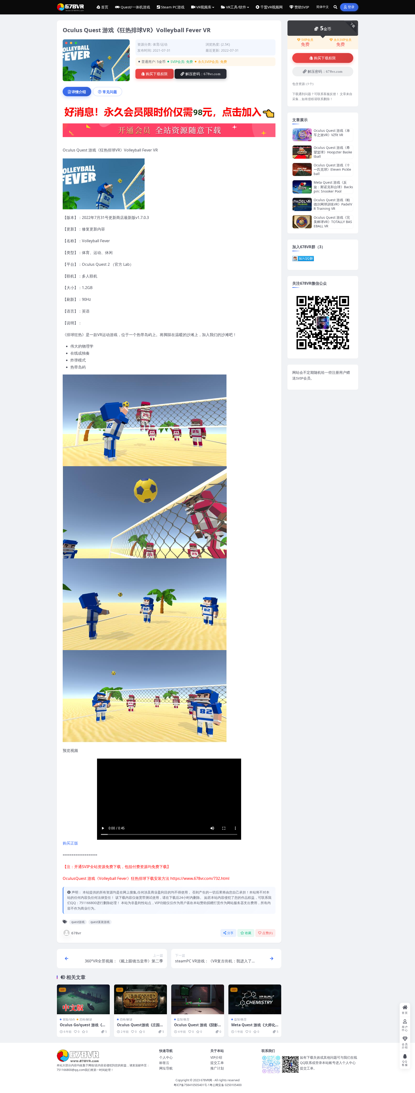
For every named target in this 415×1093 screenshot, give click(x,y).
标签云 (164, 1062)
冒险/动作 (69, 1019)
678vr (76, 932)
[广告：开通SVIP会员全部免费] (169, 113)
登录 (351, 7)
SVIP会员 (307, 40)
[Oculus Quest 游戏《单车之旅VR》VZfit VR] (302, 134)
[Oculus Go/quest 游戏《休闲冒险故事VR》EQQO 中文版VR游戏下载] (83, 999)
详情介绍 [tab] (79, 91)
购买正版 (70, 843)
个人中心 (166, 1057)
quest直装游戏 (100, 922)
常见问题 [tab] (110, 91)
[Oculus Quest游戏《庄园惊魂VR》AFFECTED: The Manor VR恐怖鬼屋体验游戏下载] (140, 999)
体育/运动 (160, 44)
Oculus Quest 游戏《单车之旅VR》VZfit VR (332, 132)
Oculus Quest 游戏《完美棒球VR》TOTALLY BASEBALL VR (333, 221)
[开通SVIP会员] (169, 131)
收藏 (248, 933)
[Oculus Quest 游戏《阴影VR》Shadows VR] (197, 999)
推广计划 (217, 1068)
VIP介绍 (216, 1057)
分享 (230, 933)
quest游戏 (78, 922)
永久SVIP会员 (342, 40)
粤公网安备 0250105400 (226, 1085)
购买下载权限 (157, 74)
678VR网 (206, 1080)
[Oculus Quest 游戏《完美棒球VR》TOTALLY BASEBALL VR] (302, 222)
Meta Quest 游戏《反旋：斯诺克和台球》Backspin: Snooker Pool (333, 186)
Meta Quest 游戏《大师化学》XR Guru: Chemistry (253, 1027)
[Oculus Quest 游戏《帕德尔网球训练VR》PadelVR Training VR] (302, 204)
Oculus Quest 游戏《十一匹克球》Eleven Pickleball (332, 169)
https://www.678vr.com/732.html (199, 878)
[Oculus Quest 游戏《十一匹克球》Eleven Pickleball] (302, 169)
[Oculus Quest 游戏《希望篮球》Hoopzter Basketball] (302, 152)
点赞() (267, 933)
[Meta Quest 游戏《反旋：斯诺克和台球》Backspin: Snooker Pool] (302, 186)
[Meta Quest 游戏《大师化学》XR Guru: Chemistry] (254, 999)
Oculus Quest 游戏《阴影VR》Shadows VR (197, 1027)
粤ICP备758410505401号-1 (192, 1085)
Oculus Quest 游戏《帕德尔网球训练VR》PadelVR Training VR (333, 204)
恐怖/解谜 (85, 1019)
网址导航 (166, 1068)
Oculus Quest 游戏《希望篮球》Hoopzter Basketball (333, 151)
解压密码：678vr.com (202, 74)
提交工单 (217, 1062)
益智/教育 (183, 1019)
